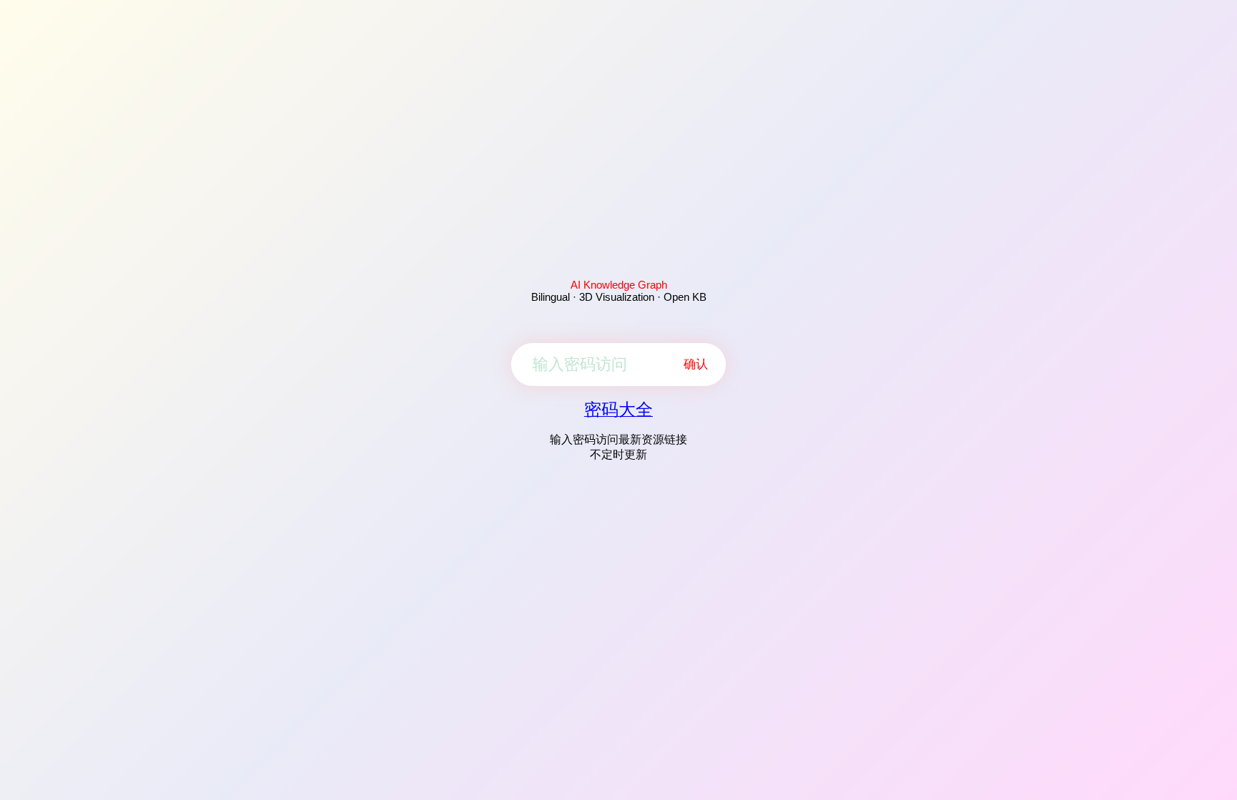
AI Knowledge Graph (619, 285)
